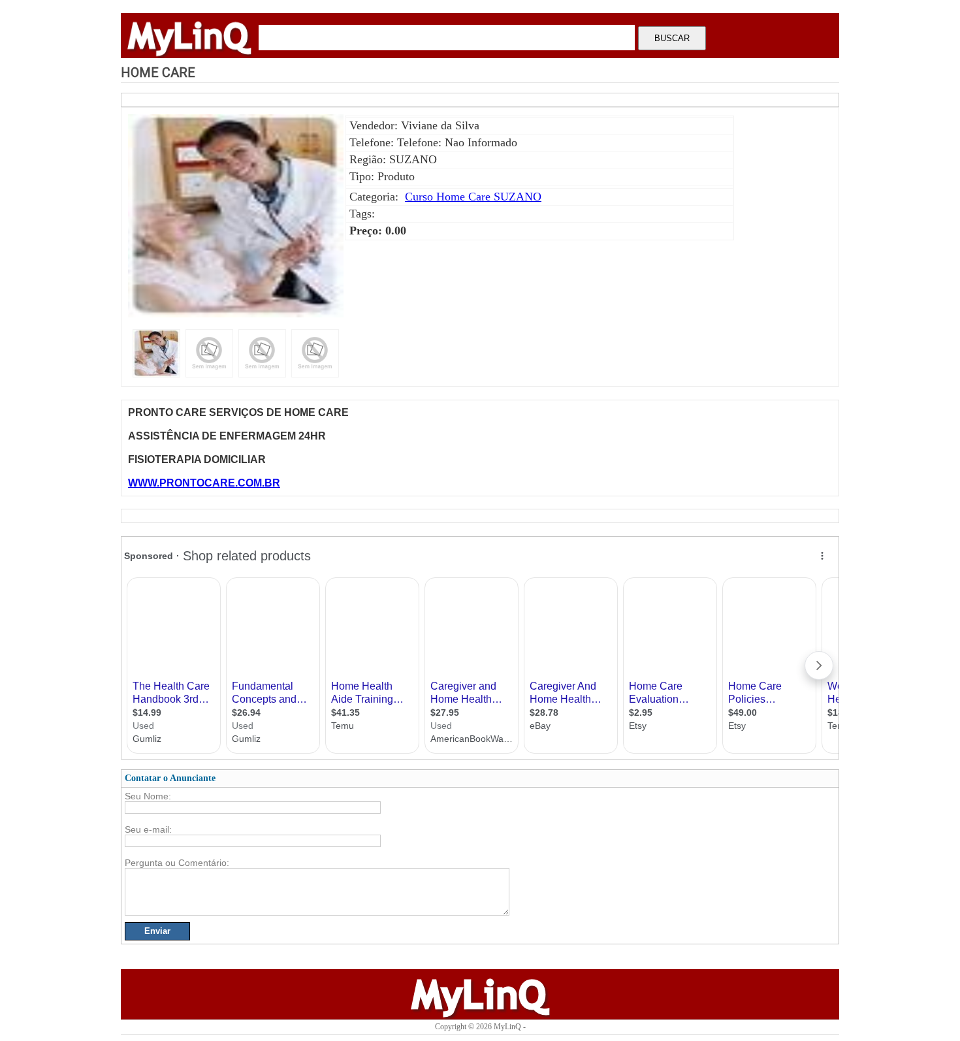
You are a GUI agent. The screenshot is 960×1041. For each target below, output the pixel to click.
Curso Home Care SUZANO (473, 196)
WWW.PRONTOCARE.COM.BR (204, 482)
